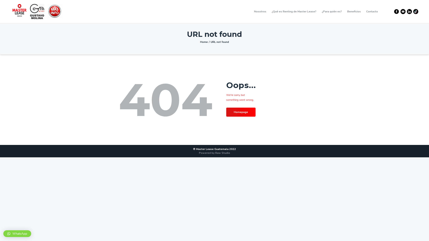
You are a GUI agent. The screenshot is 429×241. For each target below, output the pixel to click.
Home (204, 42)
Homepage (241, 112)
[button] (17, 233)
